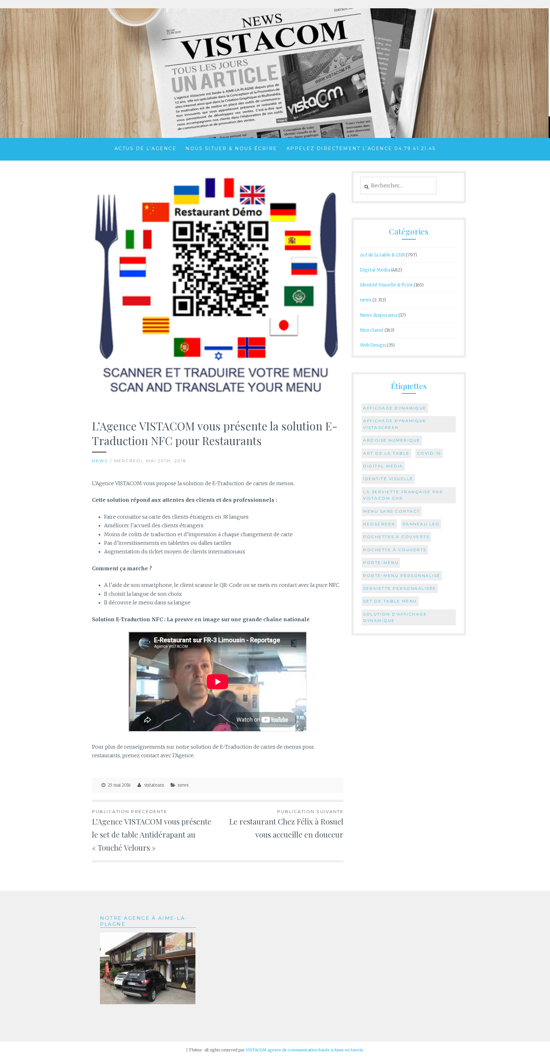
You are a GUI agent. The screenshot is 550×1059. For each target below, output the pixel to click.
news (100, 460)
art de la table (386, 453)
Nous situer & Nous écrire (231, 148)
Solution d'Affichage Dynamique (395, 617)
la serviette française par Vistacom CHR (403, 495)
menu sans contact (391, 511)
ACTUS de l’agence (146, 148)
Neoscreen (379, 524)
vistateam (154, 785)
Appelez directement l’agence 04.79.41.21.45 (361, 148)
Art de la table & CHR (382, 255)
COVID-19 (429, 453)
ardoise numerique (391, 440)
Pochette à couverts (395, 549)
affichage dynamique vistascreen (395, 423)
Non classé (372, 330)
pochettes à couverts (396, 536)
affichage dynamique (395, 408)
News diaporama (379, 315)
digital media (383, 466)
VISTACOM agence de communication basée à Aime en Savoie (304, 1050)
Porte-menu (380, 562)
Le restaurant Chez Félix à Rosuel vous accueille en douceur (286, 824)
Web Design (373, 345)
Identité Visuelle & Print (386, 285)
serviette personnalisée (399, 588)
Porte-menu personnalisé (402, 575)
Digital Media (375, 270)
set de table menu (390, 601)
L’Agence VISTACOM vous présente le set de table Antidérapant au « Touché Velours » (151, 831)
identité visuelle (388, 478)
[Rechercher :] (398, 186)
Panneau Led (421, 524)
